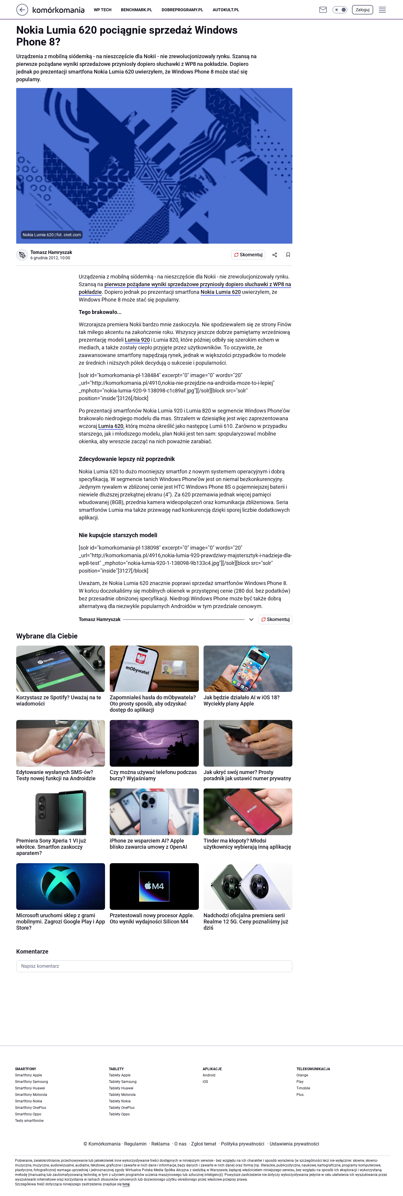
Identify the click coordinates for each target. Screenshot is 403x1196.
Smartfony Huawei (30, 1088)
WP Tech (103, 9)
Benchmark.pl (136, 9)
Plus (300, 1095)
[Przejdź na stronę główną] (22, 14)
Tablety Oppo (119, 1114)
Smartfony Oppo (28, 1114)
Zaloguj (362, 9)
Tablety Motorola (122, 1095)
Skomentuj (251, 255)
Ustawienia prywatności (293, 1144)
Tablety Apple (119, 1075)
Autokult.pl (226, 9)
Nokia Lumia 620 (221, 292)
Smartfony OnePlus (30, 1108)
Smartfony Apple (28, 1075)
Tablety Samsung (123, 1082)
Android (209, 1075)
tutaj (126, 1184)
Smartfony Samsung (31, 1082)
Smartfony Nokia (28, 1101)
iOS (205, 1082)
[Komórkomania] (63, 9)
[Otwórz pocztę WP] (323, 9)
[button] (339, 9)
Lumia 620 (110, 426)
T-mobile (303, 1088)
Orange (302, 1075)
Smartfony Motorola (31, 1095)
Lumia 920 (137, 340)
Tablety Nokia (120, 1101)
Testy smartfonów (29, 1121)
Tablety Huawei (121, 1088)
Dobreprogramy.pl (182, 9)
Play (300, 1082)
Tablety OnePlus (122, 1108)
